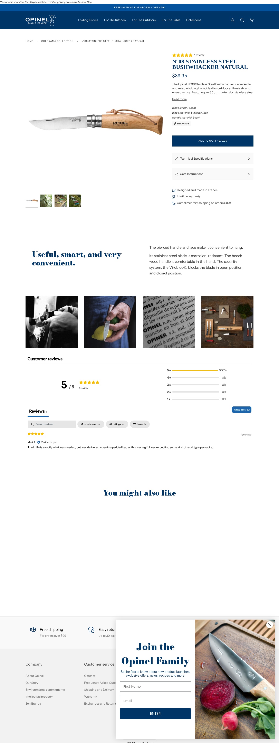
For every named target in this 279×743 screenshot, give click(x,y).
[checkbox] (140, 424)
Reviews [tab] (38, 411)
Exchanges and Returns (100, 703)
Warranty (90, 696)
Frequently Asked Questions (103, 683)
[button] (52, 322)
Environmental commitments (45, 690)
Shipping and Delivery (99, 690)
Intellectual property (39, 696)
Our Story (32, 683)
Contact (89, 676)
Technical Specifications (196, 158)
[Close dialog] (269, 624)
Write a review (241, 409)
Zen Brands (33, 703)
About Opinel (35, 676)
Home (29, 41)
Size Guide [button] (182, 123)
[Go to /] (41, 20)
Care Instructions (191, 174)
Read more (179, 99)
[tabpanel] (139, 446)
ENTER (155, 713)
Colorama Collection (57, 41)
